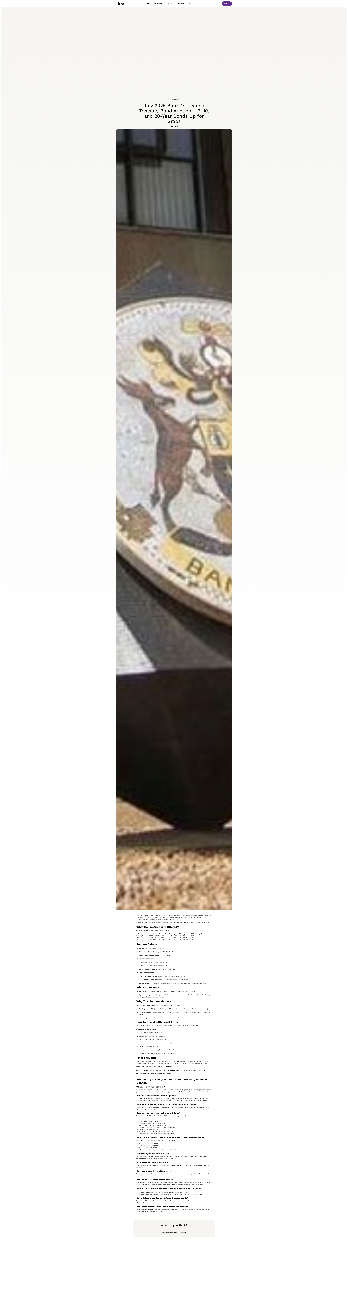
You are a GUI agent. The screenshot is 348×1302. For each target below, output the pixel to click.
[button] (174, 1233)
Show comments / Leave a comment (174, 1233)
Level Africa (158, 1032)
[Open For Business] (163, 3)
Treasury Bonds (174, 99)
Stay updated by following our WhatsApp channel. (154, 1074)
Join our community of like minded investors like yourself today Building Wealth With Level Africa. (170, 1070)
